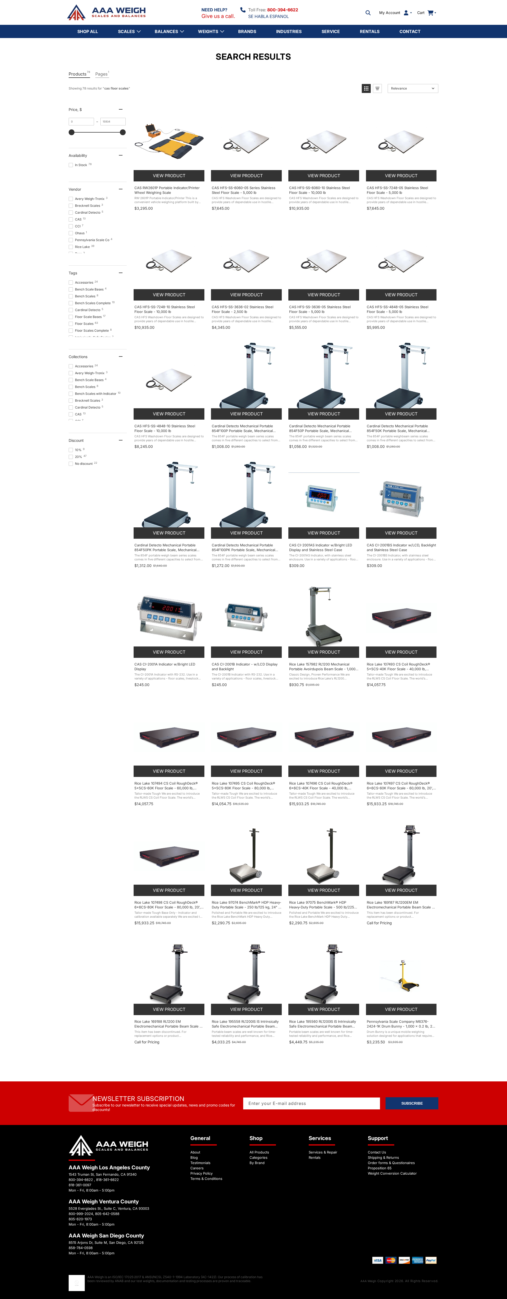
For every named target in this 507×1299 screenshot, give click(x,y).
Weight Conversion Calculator (392, 1173)
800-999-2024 (81, 1214)
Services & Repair (323, 1152)
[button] (368, 12)
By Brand (257, 1163)
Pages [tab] (102, 73)
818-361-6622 (107, 1180)
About (195, 1152)
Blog (194, 1157)
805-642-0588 (107, 1214)
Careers (197, 1168)
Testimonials (200, 1163)
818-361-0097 (80, 1185)
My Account (389, 12)
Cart (423, 12)
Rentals (315, 1157)
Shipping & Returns (383, 1157)
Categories (258, 1157)
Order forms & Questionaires (391, 1163)
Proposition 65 (380, 1168)
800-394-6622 (282, 9)
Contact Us (377, 1152)
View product (169, 175)
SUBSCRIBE (412, 1103)
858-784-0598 (81, 1248)
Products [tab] (79, 73)
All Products (259, 1152)
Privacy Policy (201, 1173)
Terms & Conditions (206, 1178)
